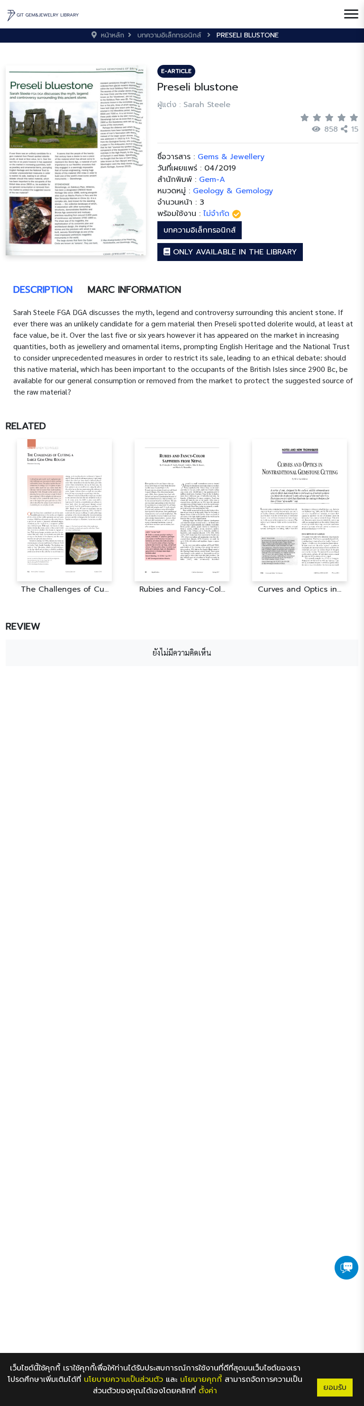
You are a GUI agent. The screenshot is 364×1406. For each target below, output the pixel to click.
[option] (64, 516)
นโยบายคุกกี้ (201, 1379)
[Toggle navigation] (351, 14)
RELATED (26, 426)
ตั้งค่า (208, 1391)
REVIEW (23, 626)
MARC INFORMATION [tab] (134, 289)
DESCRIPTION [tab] (43, 289)
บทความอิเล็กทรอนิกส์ (200, 230)
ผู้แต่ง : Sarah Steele (193, 104)
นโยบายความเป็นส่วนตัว (123, 1379)
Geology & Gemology (233, 191)
